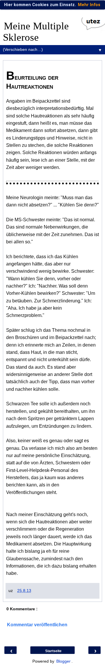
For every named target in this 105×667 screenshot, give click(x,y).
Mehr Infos (89, 4)
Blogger (63, 661)
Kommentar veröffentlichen (37, 624)
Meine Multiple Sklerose (36, 31)
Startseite (53, 651)
